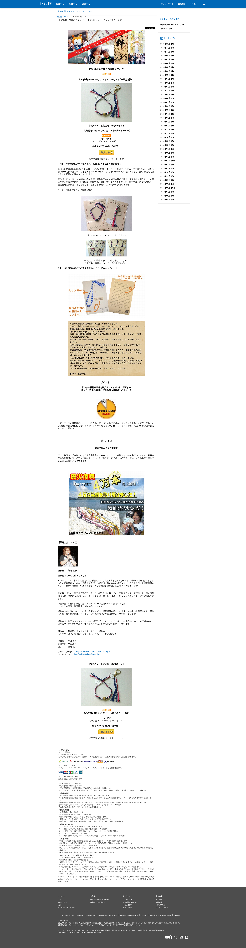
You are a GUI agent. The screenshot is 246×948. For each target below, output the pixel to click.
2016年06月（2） (167, 63)
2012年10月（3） (167, 137)
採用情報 (159, 902)
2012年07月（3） (167, 149)
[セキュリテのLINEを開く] (186, 937)
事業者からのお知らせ (98, 902)
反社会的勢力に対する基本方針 (160, 915)
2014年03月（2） (167, 83)
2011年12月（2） (167, 172)
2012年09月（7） (167, 141)
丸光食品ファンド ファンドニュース (75, 11)
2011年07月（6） (167, 192)
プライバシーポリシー (66, 915)
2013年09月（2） (167, 94)
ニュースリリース (162, 908)
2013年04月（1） (167, 114)
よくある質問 (127, 905)
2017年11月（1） (167, 52)
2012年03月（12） (168, 160)
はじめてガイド (128, 899)
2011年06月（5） (167, 196)
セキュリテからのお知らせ (99, 899)
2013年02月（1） (167, 122)
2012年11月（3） (167, 133)
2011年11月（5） (167, 176)
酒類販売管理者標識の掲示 (128, 915)
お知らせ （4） (166, 28)
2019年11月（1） (167, 44)
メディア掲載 (160, 905)
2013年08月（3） (167, 98)
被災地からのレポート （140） (173, 24)
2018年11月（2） (167, 48)
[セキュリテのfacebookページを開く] (170, 937)
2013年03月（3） (167, 118)
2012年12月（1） (167, 129)
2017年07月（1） (167, 59)
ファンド (61, 899)
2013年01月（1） (167, 126)
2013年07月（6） (167, 102)
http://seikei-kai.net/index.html (87, 654)
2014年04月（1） (167, 79)
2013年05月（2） (167, 110)
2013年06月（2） (167, 106)
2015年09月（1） (167, 67)
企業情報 (159, 899)
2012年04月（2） (167, 157)
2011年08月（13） (168, 188)
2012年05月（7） (167, 153)
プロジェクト (62, 902)
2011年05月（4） (167, 199)
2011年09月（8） (167, 184)
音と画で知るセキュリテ (66, 908)
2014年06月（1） (167, 71)
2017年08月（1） (167, 55)
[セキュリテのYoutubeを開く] (166, 937)
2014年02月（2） (167, 87)
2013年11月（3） (167, 90)
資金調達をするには (130, 902)
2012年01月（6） (167, 168)
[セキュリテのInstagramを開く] (181, 937)
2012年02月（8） (167, 164)
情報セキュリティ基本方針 (86, 915)
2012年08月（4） (167, 145)
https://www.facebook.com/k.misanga (93, 652)
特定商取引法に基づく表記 (107, 915)
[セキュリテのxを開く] (176, 937)
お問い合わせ (127, 908)
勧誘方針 (144, 915)
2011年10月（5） (167, 180)
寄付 (59, 905)
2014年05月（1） (167, 75)
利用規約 (177, 915)
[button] (74, 896)
